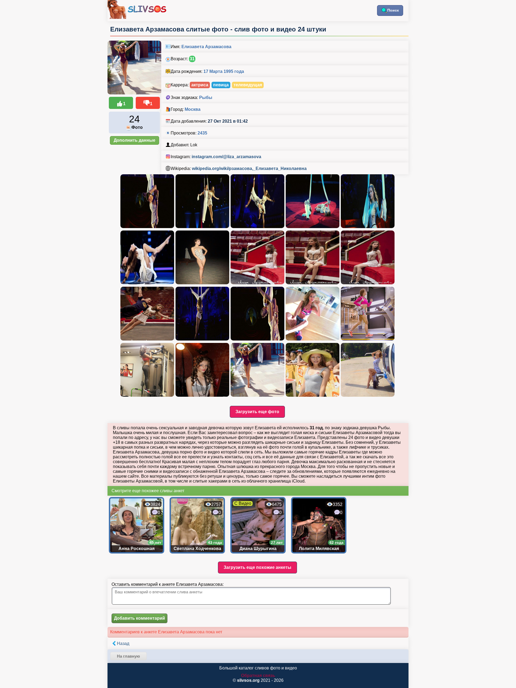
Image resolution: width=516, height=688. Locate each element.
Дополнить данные (134, 140)
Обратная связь (258, 675)
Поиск (393, 10)
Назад (123, 643)
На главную (128, 656)
